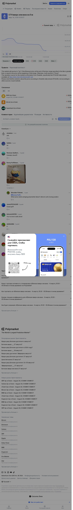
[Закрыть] (64, 236)
